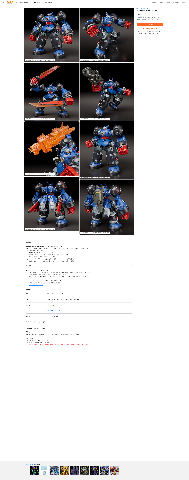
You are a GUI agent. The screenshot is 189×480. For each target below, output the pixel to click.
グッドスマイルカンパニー (54, 310)
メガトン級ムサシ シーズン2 (142, 8)
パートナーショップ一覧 (36, 285)
